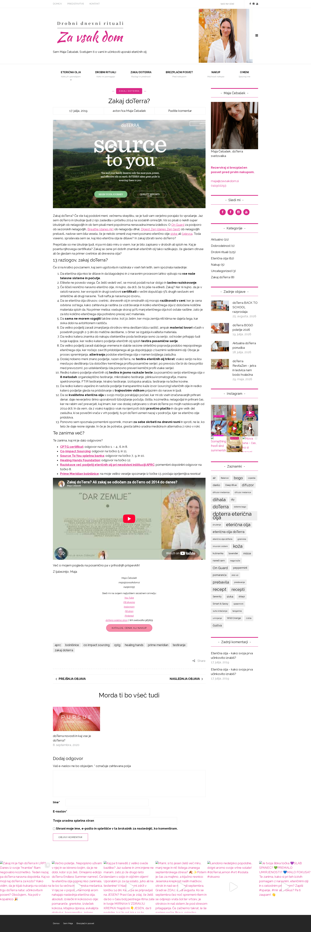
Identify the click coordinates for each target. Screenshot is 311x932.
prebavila (221, 582)
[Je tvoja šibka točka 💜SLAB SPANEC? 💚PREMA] (250, 428)
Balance (225, 478)
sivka (230, 596)
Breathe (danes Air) (100, 229)
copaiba (251, 478)
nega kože (235, 560)
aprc (58, 645)
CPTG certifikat (71, 446)
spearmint (238, 604)
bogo (238, 478)
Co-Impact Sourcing (75, 451)
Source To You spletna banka (82, 455)
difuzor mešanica (221, 492)
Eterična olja (71, 74)
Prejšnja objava (72, 679)
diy (233, 499)
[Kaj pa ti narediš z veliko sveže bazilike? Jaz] (250, 413)
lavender (233, 553)
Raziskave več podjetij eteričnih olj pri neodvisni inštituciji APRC (107, 464)
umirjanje (217, 618)
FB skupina (129, 602)
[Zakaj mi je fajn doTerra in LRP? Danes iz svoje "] (219, 413)
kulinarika (218, 553)
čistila (248, 618)
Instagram (129, 606)
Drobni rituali (105, 74)
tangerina (237, 611)
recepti (238, 589)
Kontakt (94, 3)
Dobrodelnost (221, 246)
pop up (235, 575)
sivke (174, 233)
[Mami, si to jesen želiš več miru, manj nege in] (219, 428)
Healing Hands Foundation (80, 460)
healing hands (134, 645)
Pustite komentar (180, 111)
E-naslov (60, 811)
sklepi (241, 596)
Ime (56, 802)
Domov (57, 3)
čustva (217, 625)
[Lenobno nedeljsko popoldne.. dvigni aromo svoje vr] (234, 428)
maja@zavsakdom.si (225, 181)
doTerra (221, 506)
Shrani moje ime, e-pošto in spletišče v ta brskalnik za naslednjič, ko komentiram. (117, 828)
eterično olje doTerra (222, 539)
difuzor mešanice (243, 492)
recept (219, 589)
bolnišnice (72, 645)
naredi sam (219, 560)
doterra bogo (240, 506)
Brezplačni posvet (179, 74)
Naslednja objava (185, 679)
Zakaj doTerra (129, 91)
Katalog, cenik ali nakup (129, 628)
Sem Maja (68, 923)
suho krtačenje (220, 611)
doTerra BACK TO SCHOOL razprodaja (245, 307)
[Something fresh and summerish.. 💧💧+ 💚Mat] (219, 444)
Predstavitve (75, 3)
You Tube (129, 597)
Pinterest (129, 615)
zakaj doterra (64, 650)
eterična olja (238, 524)
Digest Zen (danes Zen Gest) (160, 229)
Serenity (217, 596)
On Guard (177, 224)
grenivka (242, 539)
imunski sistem (220, 546)
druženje (217, 525)
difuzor (248, 485)
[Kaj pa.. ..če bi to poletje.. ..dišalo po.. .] (234, 444)
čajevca (187, 233)
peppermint (240, 567)
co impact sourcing (97, 645)
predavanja (239, 582)
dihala (219, 499)
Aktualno (217, 239)
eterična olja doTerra (228, 532)
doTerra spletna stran (117, 620)
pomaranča (219, 574)
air (214, 477)
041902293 (218, 185)
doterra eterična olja (232, 515)
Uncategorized (221, 271)
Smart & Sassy (220, 603)
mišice (247, 553)
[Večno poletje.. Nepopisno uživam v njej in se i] (234, 413)
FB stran (129, 611)
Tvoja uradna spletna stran (73, 820)
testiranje (179, 645)
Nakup (215, 74)
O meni (244, 74)
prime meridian (158, 645)
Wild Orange (234, 618)
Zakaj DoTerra (140, 74)
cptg (117, 645)
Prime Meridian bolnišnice (79, 473)
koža (237, 546)
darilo (216, 485)
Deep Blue (231, 485)
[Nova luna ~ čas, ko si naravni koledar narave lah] (250, 444)
